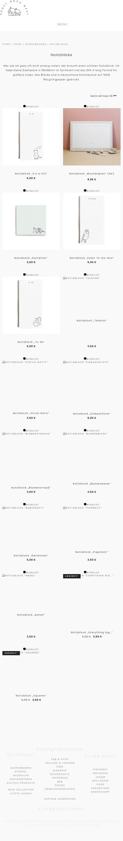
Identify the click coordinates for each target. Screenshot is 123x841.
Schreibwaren (35, 44)
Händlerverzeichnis (60, 789)
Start (6, 44)
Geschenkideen (21, 779)
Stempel (21, 771)
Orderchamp (100, 792)
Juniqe (100, 777)
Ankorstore (100, 788)
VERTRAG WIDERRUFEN (60, 799)
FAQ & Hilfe (60, 759)
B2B (59, 781)
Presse (60, 785)
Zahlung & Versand (60, 763)
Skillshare (100, 780)
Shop (18, 44)
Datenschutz (60, 774)
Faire (100, 784)
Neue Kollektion (21, 789)
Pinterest (100, 769)
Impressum (60, 777)
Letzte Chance (21, 793)
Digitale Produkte (21, 782)
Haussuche (21, 775)
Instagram (100, 773)
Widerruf (60, 770)
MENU (62, 24)
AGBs (59, 766)
